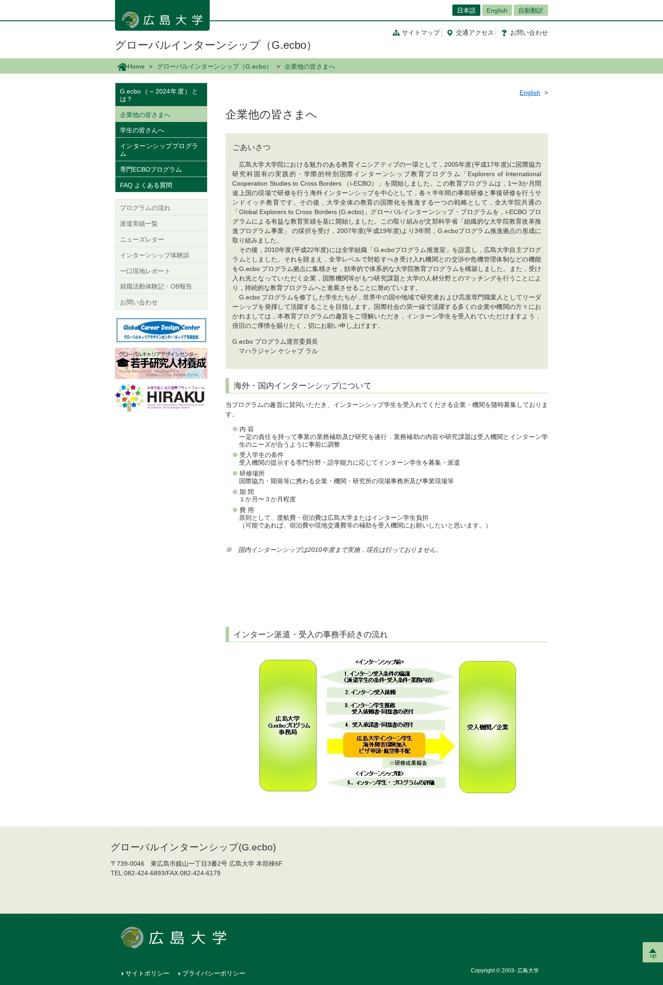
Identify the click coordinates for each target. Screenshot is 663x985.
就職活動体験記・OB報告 (156, 286)
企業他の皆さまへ (145, 114)
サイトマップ (421, 32)
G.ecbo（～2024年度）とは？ (159, 95)
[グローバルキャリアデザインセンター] (161, 329)
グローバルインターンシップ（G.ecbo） (216, 45)
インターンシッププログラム (159, 149)
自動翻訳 (530, 10)
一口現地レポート (145, 271)
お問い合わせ (139, 302)
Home (136, 66)
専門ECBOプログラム (151, 169)
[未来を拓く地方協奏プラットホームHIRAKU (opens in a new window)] (161, 398)
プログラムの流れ (145, 207)
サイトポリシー (147, 973)
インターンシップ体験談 (154, 255)
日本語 (466, 10)
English (497, 10)
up (653, 955)
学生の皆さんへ (142, 130)
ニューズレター (142, 239)
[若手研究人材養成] (161, 362)
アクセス (475, 32)
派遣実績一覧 (139, 223)
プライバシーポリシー (213, 973)
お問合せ (529, 32)
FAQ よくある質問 (146, 185)
